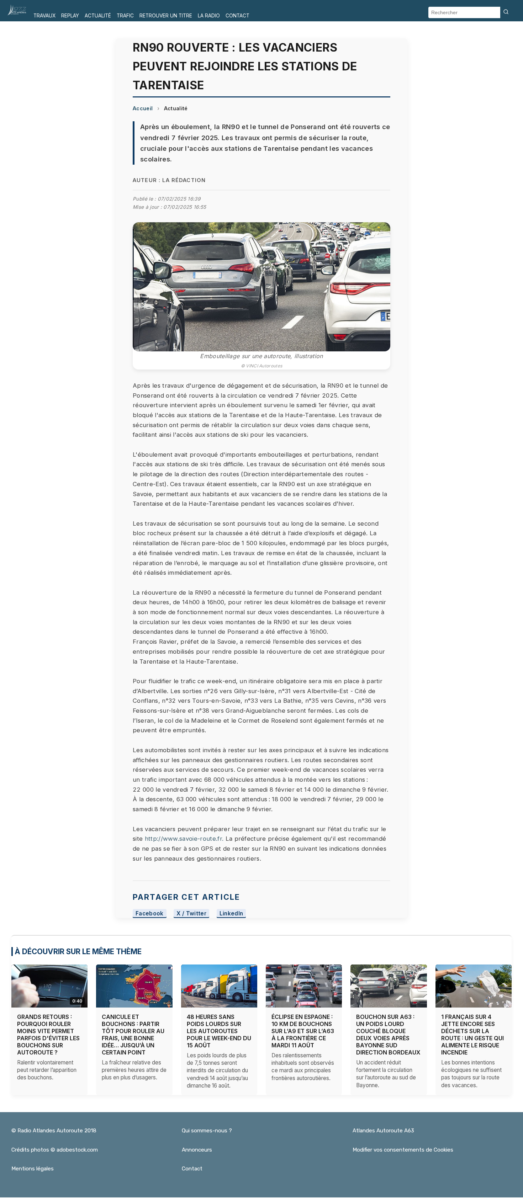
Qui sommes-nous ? (207, 1130)
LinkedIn (231, 913)
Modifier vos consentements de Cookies (403, 1150)
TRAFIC (125, 15)
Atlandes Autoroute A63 (383, 1130)
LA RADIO (209, 15)
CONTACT (237, 15)
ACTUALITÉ (98, 15)
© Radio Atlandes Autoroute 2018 (53, 1130)
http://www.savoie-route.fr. (184, 838)
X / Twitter (191, 913)
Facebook (150, 913)
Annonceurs (197, 1150)
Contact (192, 1168)
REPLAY (70, 15)
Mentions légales (32, 1168)
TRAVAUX (44, 15)
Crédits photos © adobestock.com (54, 1150)
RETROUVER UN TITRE (165, 15)
